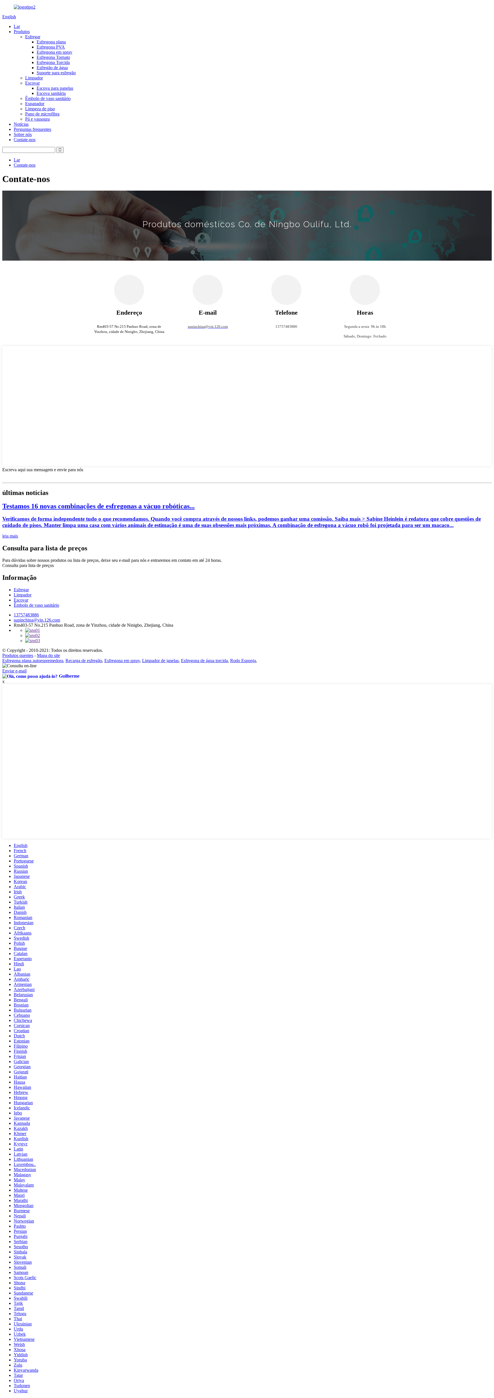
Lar (17, 26)
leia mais (10, 536)
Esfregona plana (51, 41)
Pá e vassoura (37, 119)
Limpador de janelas (160, 660)
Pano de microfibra (42, 113)
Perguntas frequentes (32, 129)
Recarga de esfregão (83, 660)
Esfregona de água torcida (204, 660)
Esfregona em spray (54, 52)
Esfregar (32, 36)
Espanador (34, 103)
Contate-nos (24, 139)
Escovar (32, 83)
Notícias (21, 124)
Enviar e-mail (14, 670)
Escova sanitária (51, 93)
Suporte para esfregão (56, 72)
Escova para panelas (55, 88)
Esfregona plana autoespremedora (32, 660)
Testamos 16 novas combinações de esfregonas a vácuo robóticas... (98, 506)
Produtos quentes (17, 655)
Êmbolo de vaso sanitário (48, 98)
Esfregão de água (52, 67)
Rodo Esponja (243, 660)
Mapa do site (48, 655)
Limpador (34, 77)
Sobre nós (23, 134)
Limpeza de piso (40, 108)
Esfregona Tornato (53, 57)
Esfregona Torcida (53, 62)
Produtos (22, 31)
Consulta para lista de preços (28, 565)
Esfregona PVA (51, 47)
